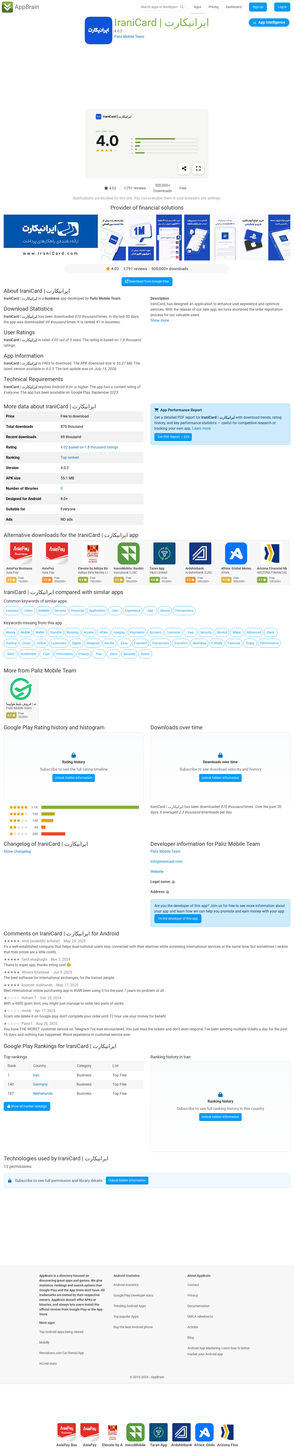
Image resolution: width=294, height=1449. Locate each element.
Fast (46, 654)
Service (222, 632)
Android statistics (126, 1285)
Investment (28, 654)
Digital (76, 643)
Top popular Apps (126, 1316)
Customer (174, 632)
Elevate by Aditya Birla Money (93, 568)
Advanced (254, 632)
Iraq (190, 632)
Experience (132, 610)
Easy (124, 643)
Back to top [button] (282, 1407)
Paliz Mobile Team (53, 670)
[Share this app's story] (184, 168)
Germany (40, 1084)
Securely (129, 654)
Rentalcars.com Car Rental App (61, 1353)
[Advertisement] (141, 77)
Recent (109, 643)
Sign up (258, 7)
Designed (92, 643)
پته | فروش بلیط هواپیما (21, 704)
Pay (99, 654)
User (115, 610)
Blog (190, 1337)
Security (206, 632)
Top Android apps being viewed (61, 1332)
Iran (36, 1075)
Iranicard (12, 610)
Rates (145, 654)
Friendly (217, 643)
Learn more (201, 428)
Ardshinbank (194, 568)
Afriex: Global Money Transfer (236, 568)
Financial (77, 610)
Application (97, 610)
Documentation (198, 1306)
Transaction (160, 643)
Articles (192, 1327)
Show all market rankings (28, 1106)
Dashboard (234, 7)
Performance (269, 643)
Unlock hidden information (73, 778)
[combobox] (159, 6)
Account (155, 632)
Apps (197, 7)
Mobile (25, 632)
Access (89, 632)
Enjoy (250, 643)
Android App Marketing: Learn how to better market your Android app (218, 1351)
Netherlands (43, 1093)
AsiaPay (48, 568)
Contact (193, 1285)
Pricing (213, 7)
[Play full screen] (198, 168)
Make (237, 632)
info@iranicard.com (166, 861)
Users (29, 610)
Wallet (40, 632)
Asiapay (119, 632)
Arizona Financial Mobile (272, 568)
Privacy (83, 654)
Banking (73, 632)
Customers (59, 643)
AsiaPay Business (19, 568)
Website (156, 871)
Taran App (157, 568)
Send (10, 654)
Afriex (103, 632)
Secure (165, 610)
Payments (137, 632)
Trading (11, 643)
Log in (282, 7)
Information (64, 654)
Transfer (56, 632)
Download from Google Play (148, 281)
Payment (140, 643)
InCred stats (48, 1363)
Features (234, 643)
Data (113, 654)
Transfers (181, 643)
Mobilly (44, 1342)
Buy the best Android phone (133, 1327)
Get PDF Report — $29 (173, 437)
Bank (270, 632)
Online (41, 643)
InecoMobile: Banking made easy (129, 568)
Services (60, 610)
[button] (220, 882)
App (150, 610)
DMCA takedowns (200, 1316)
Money (10, 632)
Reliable (43, 610)
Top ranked (70, 457)
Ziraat (26, 643)
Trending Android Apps (129, 1306)
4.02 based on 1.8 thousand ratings (89, 447)
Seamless (199, 643)
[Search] (181, 7)
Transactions (184, 610)
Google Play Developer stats (133, 1295)
